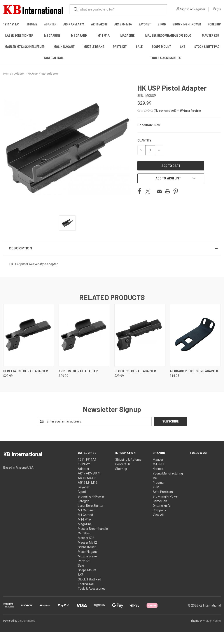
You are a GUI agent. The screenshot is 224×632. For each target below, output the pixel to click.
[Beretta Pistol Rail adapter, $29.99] (28, 335)
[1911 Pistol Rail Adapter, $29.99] (84, 335)
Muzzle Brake (94, 46)
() (218, 9)
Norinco (158, 469)
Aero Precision (163, 492)
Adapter (50, 24)
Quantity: (144, 140)
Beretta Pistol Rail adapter (25, 371)
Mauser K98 (210, 35)
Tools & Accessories (165, 58)
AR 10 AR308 (99, 24)
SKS (182, 46)
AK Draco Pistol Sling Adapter (194, 371)
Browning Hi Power (166, 496)
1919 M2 (31, 24)
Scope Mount (161, 46)
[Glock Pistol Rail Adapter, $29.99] (139, 335)
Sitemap (121, 469)
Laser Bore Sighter (19, 35)
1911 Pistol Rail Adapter (78, 371)
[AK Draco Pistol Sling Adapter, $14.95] (195, 335)
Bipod (162, 24)
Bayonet (144, 24)
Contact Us (122, 464)
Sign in (184, 9)
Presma (158, 482)
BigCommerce (26, 620)
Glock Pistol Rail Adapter (135, 371)
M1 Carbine (52, 35)
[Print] (167, 191)
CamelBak (160, 501)
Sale (139, 46)
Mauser (158, 459)
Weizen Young (212, 620)
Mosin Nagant (64, 46)
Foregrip (214, 24)
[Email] (159, 191)
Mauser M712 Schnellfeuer (25, 46)
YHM (156, 487)
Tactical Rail (53, 58)
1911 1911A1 (11, 24)
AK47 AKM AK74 (73, 24)
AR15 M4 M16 (123, 24)
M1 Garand (79, 35)
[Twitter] (147, 191)
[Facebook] (139, 191)
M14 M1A (104, 35)
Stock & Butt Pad (206, 46)
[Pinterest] (175, 191)
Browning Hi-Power (187, 24)
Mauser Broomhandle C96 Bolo (168, 35)
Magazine (127, 35)
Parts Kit (120, 46)
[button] (189, 111)
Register (199, 9)
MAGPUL (159, 464)
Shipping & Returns (128, 459)
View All (158, 515)
